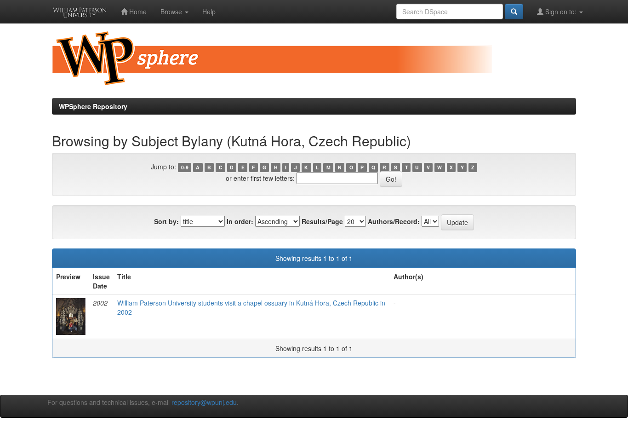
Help (209, 11)
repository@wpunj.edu (204, 402)
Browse (172, 11)
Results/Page (322, 221)
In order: (240, 221)
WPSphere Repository (93, 106)
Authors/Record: (394, 221)
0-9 (184, 167)
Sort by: (166, 221)
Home (137, 11)
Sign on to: (560, 11)
